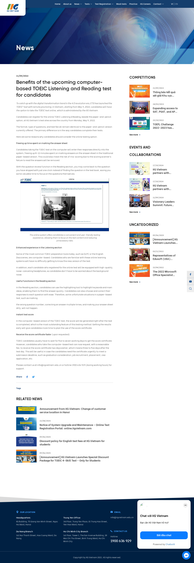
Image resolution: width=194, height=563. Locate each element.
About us (67, 3)
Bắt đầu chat (164, 535)
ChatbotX (170, 544)
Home (57, 3)
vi (172, 3)
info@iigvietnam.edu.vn (122, 517)
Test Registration (103, 3)
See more (133, 134)
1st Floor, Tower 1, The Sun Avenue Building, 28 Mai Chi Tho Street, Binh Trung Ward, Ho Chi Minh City (85, 538)
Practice (133, 3)
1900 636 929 (120, 540)
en (176, 3)
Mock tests (121, 3)
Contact (157, 3)
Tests (87, 3)
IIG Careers (145, 3)
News (76, 3)
